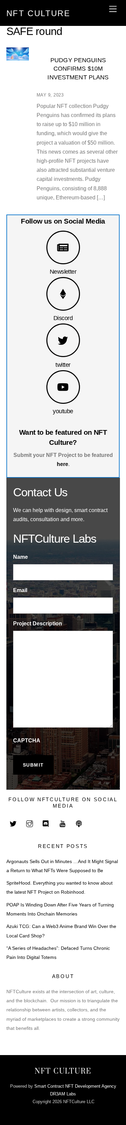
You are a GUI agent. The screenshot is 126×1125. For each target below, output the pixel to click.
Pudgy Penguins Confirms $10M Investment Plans (78, 68)
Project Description (37, 623)
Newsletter (63, 271)
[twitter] (13, 823)
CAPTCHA (26, 740)
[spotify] (79, 823)
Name (20, 557)
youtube (63, 411)
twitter (62, 364)
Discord (63, 317)
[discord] (46, 823)
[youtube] (62, 823)
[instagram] (29, 823)
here (62, 464)
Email (20, 590)
